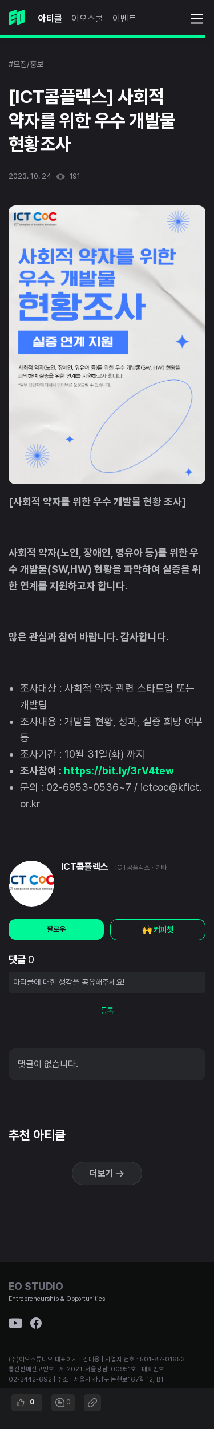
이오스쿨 (87, 18)
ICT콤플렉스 (84, 866)
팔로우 (56, 929)
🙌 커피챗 (158, 929)
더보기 (103, 1173)
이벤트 (124, 18)
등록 (107, 1010)
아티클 (50, 18)
